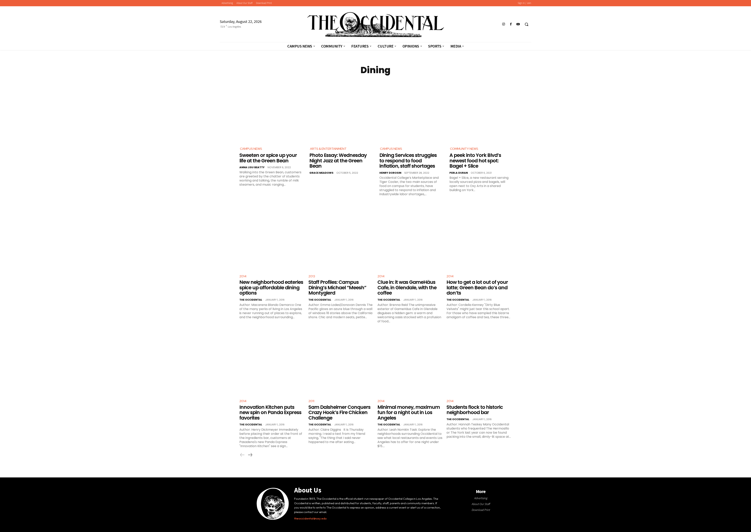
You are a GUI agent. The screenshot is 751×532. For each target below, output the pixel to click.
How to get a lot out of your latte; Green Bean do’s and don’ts (477, 287)
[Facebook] (511, 24)
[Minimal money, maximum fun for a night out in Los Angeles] (410, 362)
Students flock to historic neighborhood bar (474, 410)
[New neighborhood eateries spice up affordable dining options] (272, 238)
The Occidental (250, 300)
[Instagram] (503, 24)
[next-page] (250, 455)
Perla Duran (458, 173)
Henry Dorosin (390, 173)
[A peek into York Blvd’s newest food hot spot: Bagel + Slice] (480, 111)
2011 (311, 401)
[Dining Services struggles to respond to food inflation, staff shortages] (410, 111)
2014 (242, 276)
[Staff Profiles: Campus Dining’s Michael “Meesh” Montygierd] (341, 238)
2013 (311, 276)
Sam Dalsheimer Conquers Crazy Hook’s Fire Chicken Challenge (339, 412)
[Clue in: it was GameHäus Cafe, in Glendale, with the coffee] (410, 238)
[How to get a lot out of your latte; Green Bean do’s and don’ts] (479, 238)
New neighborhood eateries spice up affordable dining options (271, 287)
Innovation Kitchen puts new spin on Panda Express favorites (270, 412)
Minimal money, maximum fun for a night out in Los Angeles (408, 412)
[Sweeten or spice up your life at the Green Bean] (270, 111)
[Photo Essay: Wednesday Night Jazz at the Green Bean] (340, 111)
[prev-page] (242, 455)
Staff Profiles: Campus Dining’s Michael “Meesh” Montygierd (337, 287)
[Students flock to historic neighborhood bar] (479, 362)
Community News (464, 149)
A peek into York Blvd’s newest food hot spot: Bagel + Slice (475, 160)
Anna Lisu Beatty (252, 167)
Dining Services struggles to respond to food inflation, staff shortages (408, 160)
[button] (526, 24)
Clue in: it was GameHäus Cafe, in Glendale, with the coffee (407, 287)
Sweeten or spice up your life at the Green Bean (268, 158)
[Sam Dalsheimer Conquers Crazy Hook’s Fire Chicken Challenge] (341, 362)
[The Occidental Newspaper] (375, 24)
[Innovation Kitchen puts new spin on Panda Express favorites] (272, 362)
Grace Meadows (321, 173)
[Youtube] (518, 24)
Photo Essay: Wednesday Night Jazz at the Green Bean (338, 160)
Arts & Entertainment (328, 149)
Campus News (251, 149)
